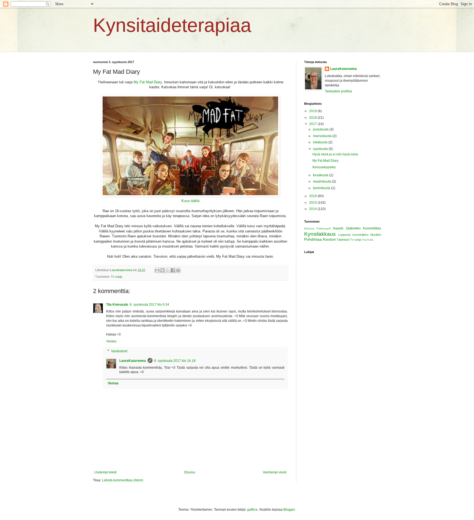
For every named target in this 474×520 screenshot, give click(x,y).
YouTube (368, 239)
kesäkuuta (321, 175)
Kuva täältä (190, 201)
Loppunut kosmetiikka (353, 234)
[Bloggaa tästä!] (162, 270)
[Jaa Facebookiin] (173, 270)
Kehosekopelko (324, 167)
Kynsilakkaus (320, 234)
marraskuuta (322, 136)
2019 (313, 111)
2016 (313, 196)
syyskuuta (321, 149)
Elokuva (309, 228)
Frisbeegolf (324, 228)
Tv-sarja (116, 276)
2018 (313, 118)
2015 (313, 202)
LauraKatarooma (132, 361)
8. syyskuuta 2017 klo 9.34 (149, 304)
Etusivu (189, 472)
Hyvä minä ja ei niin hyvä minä (335, 154)
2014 (313, 209)
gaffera (252, 510)
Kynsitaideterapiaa (172, 25)
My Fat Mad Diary (148, 82)
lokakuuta (320, 142)
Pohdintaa (313, 239)
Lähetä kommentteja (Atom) (122, 480)
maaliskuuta (322, 181)
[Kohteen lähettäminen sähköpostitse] (157, 270)
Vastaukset (119, 351)
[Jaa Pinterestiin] (178, 270)
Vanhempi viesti (274, 472)
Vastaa (111, 341)
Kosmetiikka (372, 228)
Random (329, 239)
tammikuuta (322, 188)
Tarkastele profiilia (338, 91)
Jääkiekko (353, 228)
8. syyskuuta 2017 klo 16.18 (175, 361)
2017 (313, 124)
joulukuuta (321, 129)
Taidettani (343, 239)
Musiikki (375, 234)
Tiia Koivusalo (117, 304)
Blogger (289, 510)
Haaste (338, 228)
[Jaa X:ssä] (167, 270)
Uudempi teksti (105, 472)
